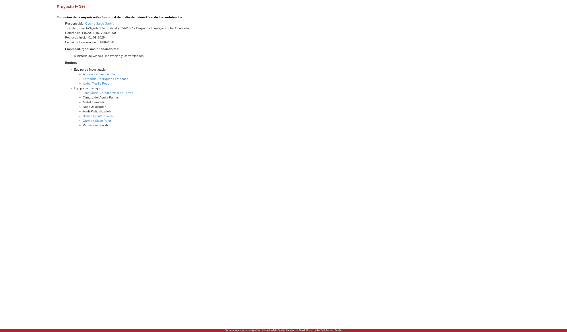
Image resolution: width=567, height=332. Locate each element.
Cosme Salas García (99, 23)
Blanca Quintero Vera (98, 116)
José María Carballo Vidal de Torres (108, 93)
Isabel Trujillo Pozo (96, 83)
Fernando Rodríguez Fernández (105, 79)
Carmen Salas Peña (97, 120)
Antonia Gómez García (99, 74)
